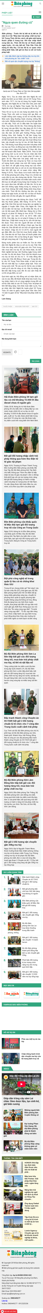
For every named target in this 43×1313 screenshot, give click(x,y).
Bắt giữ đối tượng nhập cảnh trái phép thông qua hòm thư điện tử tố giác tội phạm (21, 458)
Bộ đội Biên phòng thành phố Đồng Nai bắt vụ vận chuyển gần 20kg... (31, 951)
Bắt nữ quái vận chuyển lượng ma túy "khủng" (22, 61)
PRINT (37, 17)
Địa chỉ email (7, 329)
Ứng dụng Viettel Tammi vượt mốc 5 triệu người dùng (32, 1207)
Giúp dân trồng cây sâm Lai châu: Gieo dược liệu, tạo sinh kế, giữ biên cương (21, 1101)
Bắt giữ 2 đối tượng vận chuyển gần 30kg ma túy (20, 843)
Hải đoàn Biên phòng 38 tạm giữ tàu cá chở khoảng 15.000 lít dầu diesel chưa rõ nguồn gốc (21, 399)
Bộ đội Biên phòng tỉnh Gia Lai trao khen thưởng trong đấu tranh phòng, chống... (22, 928)
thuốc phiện (7, 306)
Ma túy (34, 306)
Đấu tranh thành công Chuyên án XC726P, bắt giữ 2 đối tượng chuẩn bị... (30, 880)
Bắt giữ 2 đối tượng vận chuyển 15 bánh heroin (30, 939)
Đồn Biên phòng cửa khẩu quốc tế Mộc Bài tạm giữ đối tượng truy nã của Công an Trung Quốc (21, 524)
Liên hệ (4, 1301)
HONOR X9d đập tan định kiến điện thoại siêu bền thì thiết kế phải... (32, 1167)
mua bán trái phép (22, 306)
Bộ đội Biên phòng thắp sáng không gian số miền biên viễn (31, 1145)
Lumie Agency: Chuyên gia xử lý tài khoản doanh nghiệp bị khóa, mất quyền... (32, 1235)
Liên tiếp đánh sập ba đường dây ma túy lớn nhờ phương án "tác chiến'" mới (22, 57)
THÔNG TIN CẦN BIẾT (13, 1158)
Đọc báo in (9, 985)
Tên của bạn (6, 320)
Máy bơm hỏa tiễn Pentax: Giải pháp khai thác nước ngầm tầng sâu (31, 1181)
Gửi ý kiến (35, 361)
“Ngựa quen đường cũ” (17, 22)
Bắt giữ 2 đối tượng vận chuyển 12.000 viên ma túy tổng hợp (30, 974)
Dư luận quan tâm (13, 872)
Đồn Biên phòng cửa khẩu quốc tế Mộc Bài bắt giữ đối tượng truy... (30, 904)
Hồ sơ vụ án (9, 1032)
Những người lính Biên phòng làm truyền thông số (31, 1112)
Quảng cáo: (11, 1298)
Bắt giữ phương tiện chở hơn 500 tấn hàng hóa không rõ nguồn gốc (31, 892)
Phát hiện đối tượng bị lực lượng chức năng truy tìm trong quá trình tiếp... (30, 963)
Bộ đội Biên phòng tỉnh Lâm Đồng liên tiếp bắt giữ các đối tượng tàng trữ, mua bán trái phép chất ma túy (19, 784)
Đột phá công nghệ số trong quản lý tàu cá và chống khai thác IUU (19, 581)
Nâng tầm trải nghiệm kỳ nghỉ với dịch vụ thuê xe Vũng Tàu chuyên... (31, 1194)
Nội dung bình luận (9, 339)
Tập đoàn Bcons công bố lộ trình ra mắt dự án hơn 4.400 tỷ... (32, 1220)
